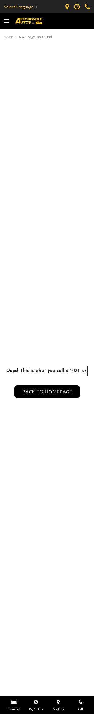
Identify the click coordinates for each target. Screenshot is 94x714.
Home (9, 36)
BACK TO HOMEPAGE (47, 391)
